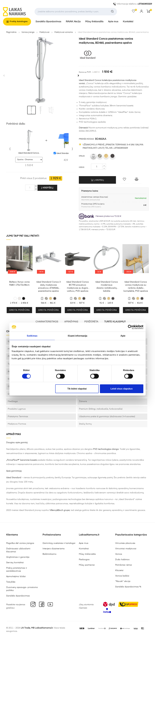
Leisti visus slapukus (121, 388)
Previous (3, 75)
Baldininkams (49, 554)
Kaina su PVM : (85, 72)
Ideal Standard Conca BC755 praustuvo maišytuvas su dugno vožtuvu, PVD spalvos (77, 286)
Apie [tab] (122, 335)
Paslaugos (84, 559)
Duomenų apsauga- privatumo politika (22, 588)
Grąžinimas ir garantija (17, 557)
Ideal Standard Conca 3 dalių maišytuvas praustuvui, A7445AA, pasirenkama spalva (48, 286)
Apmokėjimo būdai (16, 576)
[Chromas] (93, 155)
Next (78, 75)
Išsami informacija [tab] (77, 335)
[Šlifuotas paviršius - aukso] (106, 155)
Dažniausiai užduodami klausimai (18, 550)
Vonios (118, 554)
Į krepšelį (47, 188)
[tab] (31, 110)
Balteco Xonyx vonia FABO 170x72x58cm (19, 283)
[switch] (60, 376)
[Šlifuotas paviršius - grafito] (112, 155)
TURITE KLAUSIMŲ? (115, 322)
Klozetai (119, 570)
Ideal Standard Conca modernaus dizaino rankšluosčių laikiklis (106, 286)
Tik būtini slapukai (77, 388)
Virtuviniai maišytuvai (125, 549)
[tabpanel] (41, 70)
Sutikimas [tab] (32, 335)
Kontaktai (128, 21)
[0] (134, 12)
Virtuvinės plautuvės (125, 543)
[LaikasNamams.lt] (14, 12)
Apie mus (113, 21)
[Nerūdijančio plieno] (99, 155)
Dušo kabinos (122, 559)
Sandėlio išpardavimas (48, 21)
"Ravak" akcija (122, 581)
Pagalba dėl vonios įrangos (20, 543)
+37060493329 (144, 4)
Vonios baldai (122, 576)
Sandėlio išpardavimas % (128, 587)
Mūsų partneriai (87, 565)
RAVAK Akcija (73, 21)
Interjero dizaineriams (53, 549)
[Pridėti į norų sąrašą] (124, 180)
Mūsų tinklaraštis (94, 21)
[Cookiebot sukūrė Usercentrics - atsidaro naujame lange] (130, 327)
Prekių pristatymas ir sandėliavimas (16, 569)
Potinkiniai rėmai (123, 565)
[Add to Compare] (137, 180)
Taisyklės (10, 582)
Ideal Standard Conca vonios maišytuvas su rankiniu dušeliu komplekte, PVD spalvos (136, 286)
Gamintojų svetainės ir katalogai (59, 543)
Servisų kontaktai (15, 563)
